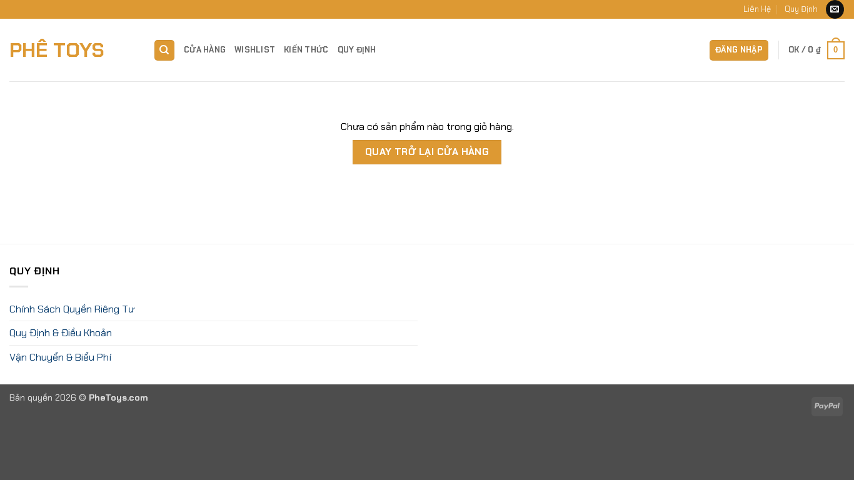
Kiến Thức (306, 49)
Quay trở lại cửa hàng (427, 152)
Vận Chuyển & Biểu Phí (60, 357)
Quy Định (801, 9)
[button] (739, 50)
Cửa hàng (205, 49)
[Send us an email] (835, 9)
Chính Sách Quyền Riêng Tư (71, 309)
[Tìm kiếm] (164, 50)
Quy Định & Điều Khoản (60, 332)
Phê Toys (56, 50)
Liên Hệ (757, 9)
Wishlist (254, 49)
